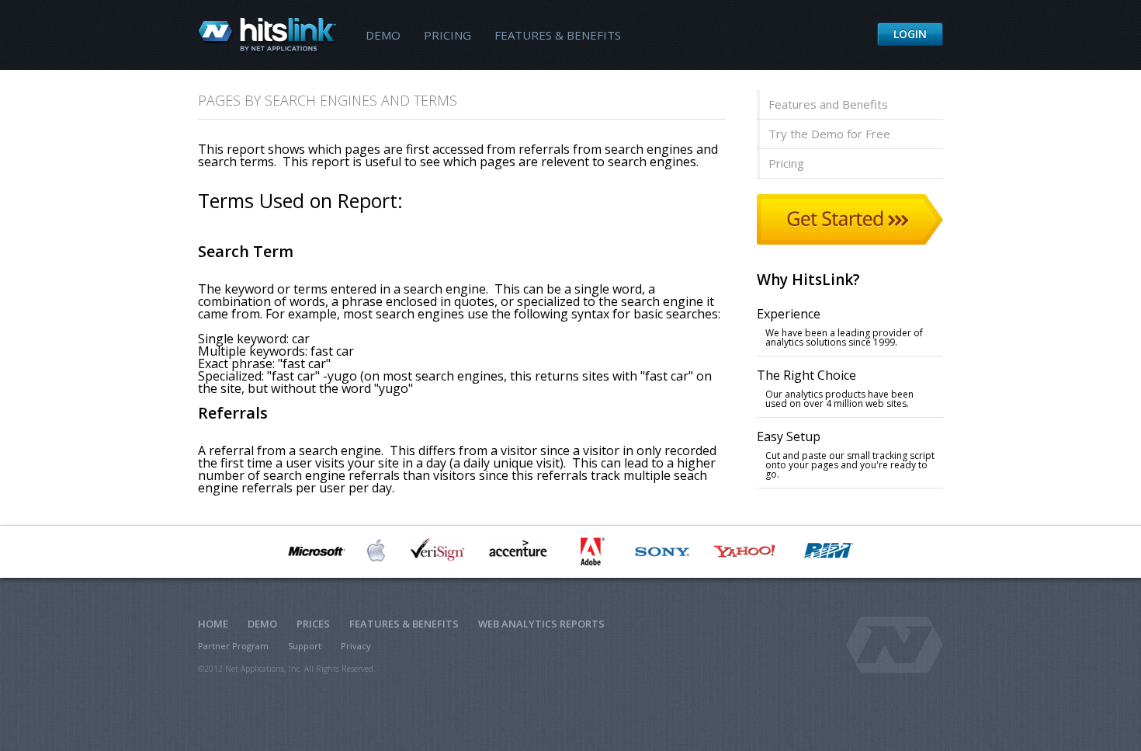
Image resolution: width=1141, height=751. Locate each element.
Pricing (447, 35)
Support (304, 646)
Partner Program (233, 646)
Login (910, 33)
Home (213, 624)
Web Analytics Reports (541, 624)
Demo (383, 35)
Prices (313, 624)
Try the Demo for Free (829, 133)
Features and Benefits (828, 104)
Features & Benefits (557, 35)
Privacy (356, 646)
